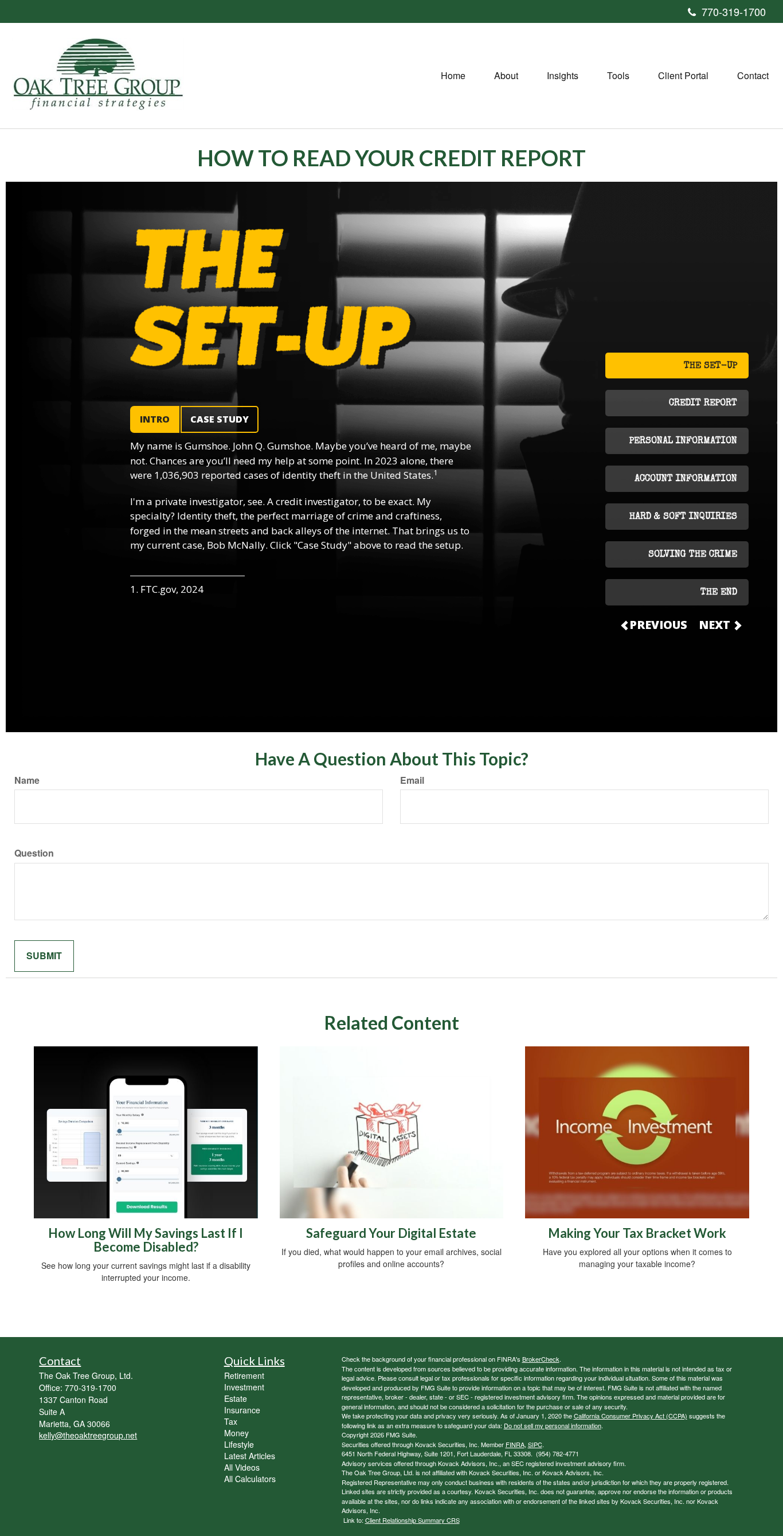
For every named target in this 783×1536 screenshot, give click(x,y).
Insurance (242, 1410)
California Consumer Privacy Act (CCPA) (630, 1415)
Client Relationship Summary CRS (412, 1520)
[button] (506, 76)
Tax (230, 1421)
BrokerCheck (540, 1358)
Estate (235, 1398)
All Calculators (250, 1478)
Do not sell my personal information (552, 1425)
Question (34, 853)
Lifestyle (239, 1444)
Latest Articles (249, 1455)
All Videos (242, 1467)
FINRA (515, 1444)
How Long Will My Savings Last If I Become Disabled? (145, 1239)
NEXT (716, 624)
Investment (244, 1387)
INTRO (155, 419)
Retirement (244, 1375)
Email (412, 780)
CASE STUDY (219, 419)
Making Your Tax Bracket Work (637, 1233)
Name (27, 780)
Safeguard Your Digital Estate (391, 1233)
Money (236, 1433)
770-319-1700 (734, 11)
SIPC (535, 1444)
